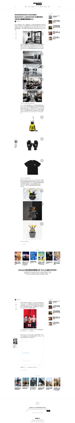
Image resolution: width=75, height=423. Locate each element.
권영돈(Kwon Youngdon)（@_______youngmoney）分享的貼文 (32, 364)
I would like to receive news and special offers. (38, 412)
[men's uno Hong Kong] (37, 3)
